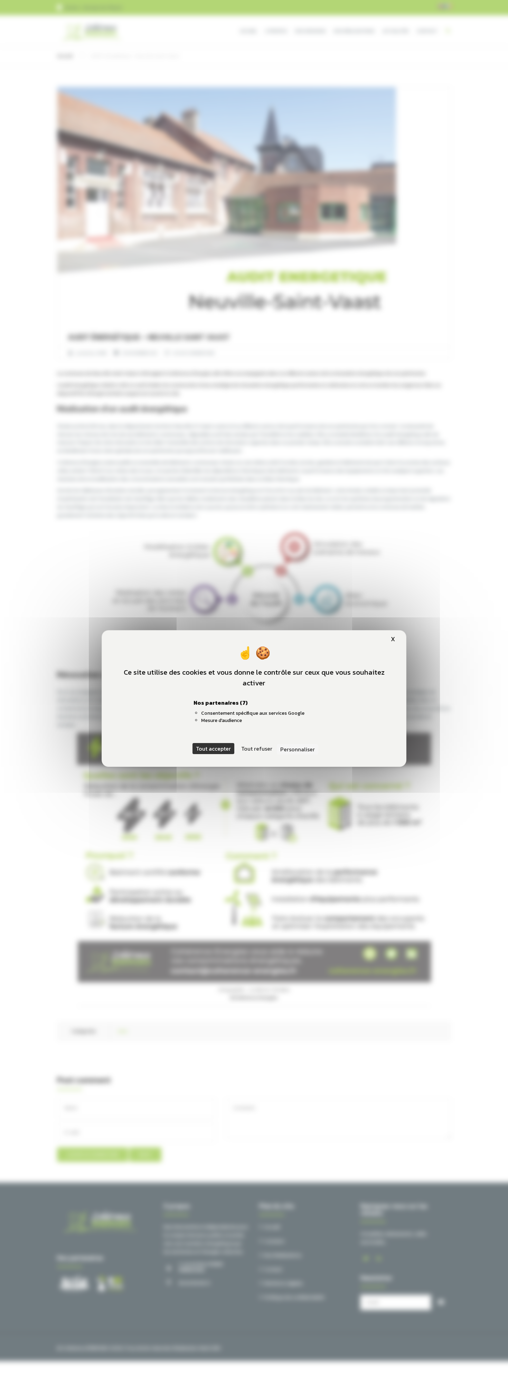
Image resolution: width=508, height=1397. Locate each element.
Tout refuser (256, 748)
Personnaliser (297, 749)
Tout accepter (213, 748)
